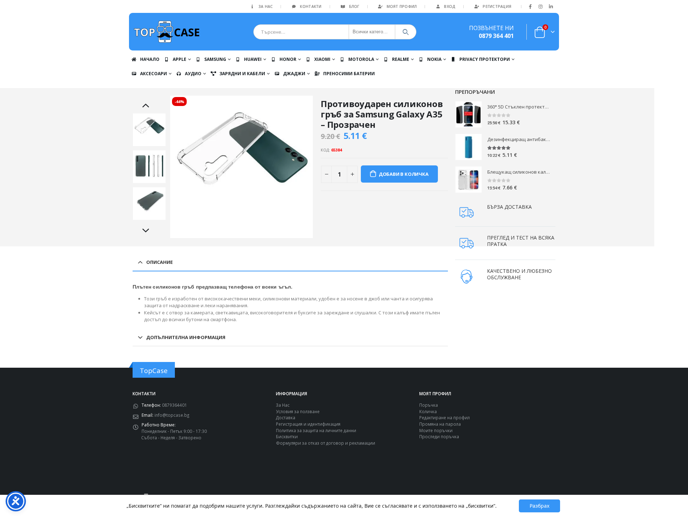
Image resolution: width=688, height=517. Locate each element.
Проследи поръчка (439, 436)
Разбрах (539, 505)
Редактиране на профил (444, 417)
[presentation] (171, 166)
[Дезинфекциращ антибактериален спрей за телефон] (468, 147)
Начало (149, 59)
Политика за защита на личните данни (316, 430)
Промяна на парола (440, 424)
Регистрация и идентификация (308, 424)
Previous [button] (149, 106)
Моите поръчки (436, 430)
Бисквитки (287, 436)
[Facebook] (530, 6)
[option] (149, 129)
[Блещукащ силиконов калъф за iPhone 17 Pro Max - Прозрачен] (468, 179)
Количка (428, 411)
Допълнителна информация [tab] (185, 337)
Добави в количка (404, 174)
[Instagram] (540, 6)
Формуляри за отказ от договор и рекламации (325, 443)
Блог (354, 6)
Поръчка (428, 405)
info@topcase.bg (171, 415)
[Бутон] (405, 32)
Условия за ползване (298, 411)
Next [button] (149, 231)
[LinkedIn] (550, 6)
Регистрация (497, 6)
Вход (449, 6)
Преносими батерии (349, 74)
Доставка (285, 417)
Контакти (310, 6)
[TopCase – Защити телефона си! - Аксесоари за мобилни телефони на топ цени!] (167, 31)
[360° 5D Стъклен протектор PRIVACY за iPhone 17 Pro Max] (468, 114)
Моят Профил (402, 6)
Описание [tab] (159, 262)
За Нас (265, 6)
